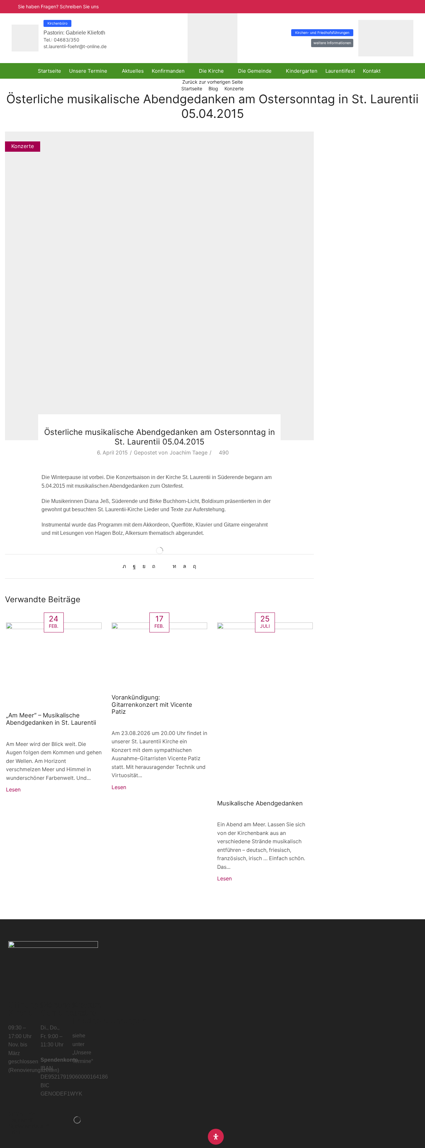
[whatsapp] (185, 566)
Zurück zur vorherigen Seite (212, 82)
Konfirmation (340, 185)
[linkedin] (174, 566)
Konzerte (234, 88)
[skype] (193, 566)
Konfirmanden (341, 174)
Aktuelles (335, 151)
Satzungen (337, 208)
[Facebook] (134, 566)
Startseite (191, 88)
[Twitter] (126, 566)
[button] (403, 6)
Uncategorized (342, 218)
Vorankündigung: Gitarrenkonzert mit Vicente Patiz (152, 704)
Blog (213, 88)
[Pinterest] (154, 566)
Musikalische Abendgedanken (260, 803)
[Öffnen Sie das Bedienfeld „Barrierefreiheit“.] (216, 1137)
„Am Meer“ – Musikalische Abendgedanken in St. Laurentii (51, 718)
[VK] (144, 566)
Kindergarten (340, 163)
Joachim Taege (189, 453)
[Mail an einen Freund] (164, 566)
